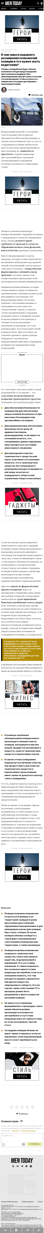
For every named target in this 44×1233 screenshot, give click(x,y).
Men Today (13, 3)
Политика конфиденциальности (9, 1201)
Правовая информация (28, 1201)
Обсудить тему (37, 95)
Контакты (40, 1201)
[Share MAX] (16, 1230)
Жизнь (3, 50)
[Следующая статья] (22, 1150)
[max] (31, 1166)
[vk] (18, 1166)
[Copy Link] (38, 1230)
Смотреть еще (22, 382)
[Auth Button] (41, 3)
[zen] (26, 1166)
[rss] (13, 1166)
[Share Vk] (5, 1230)
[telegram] (22, 1166)
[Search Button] (38, 3)
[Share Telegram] (27, 1230)
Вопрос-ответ (12, 50)
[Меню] (2, 3)
